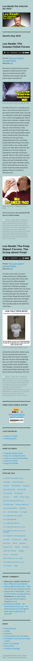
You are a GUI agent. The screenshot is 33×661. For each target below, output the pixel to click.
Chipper (7, 591)
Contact (7, 631)
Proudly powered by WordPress (17, 657)
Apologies (6, 482)
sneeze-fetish (18, 231)
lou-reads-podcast (9, 519)
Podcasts (17, 221)
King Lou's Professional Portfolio (16, 458)
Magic (25, 539)
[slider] (27, 52)
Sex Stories (6, 229)
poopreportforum (8, 389)
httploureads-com (22, 504)
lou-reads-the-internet (11, 523)
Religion (21, 551)
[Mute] (23, 53)
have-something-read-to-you (13, 501)
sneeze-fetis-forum (8, 231)
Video (16, 566)
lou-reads (23, 512)
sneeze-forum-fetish (8, 235)
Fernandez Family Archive (13, 453)
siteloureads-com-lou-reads (21, 391)
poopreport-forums (15, 387)
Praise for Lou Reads (11, 643)
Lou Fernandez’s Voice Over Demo (16, 636)
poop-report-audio (21, 384)
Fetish (4, 221)
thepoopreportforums (9, 395)
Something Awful (10, 438)
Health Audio (25, 382)
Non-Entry (7, 543)
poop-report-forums (20, 386)
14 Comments (11, 238)
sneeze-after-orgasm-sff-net (18, 229)
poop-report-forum (8, 386)
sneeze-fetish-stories (12, 233)
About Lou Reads (10, 628)
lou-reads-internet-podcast (13, 516)
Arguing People (17, 482)
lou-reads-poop (7, 384)
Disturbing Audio (9, 489)
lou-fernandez (13, 512)
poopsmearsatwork (19, 389)
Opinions (22, 543)
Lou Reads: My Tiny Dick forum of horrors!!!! (16, 611)
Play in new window (16, 58)
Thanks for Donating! (12, 648)
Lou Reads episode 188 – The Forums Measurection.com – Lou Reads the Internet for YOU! (16, 606)
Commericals (15, 486)
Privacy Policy (9, 646)
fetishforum (25, 225)
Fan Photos (8, 633)
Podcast (17, 547)
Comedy (6, 486)
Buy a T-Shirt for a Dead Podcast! (15, 584)
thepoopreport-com (19, 393)
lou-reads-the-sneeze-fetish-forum (20, 227)
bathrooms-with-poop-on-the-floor (13, 380)
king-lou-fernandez (10, 508)
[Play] (5, 53)
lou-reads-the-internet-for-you (14, 527)
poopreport (6, 387)
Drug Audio (21, 489)
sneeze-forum (23, 233)
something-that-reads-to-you (13, 562)
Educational (23, 220)
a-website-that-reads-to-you (13, 478)
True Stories (24, 221)
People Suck (7, 547)
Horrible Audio (8, 504)
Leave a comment (22, 395)
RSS (11, 63)
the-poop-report (7, 393)
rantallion (25, 547)
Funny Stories (10, 221)
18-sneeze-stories (21, 223)
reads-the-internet (9, 551)
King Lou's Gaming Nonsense (14, 456)
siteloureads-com (8, 391)
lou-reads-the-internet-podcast (14, 536)
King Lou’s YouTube (11, 463)
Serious (17, 378)
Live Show (22, 508)
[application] (16, 52)
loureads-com (16, 539)
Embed (13, 61)
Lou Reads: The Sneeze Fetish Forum (16, 45)
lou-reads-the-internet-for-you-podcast (14, 531)
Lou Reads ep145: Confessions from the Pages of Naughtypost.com (15, 598)
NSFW (12, 378)
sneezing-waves (10, 236)
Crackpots (25, 486)
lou (4, 512)
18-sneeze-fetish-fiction (9, 223)
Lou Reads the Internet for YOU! (12, 655)
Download (6, 61)
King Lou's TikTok (11, 436)
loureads (6, 539)
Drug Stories (7, 493)
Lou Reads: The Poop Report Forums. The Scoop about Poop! (16, 249)
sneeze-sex (18, 235)
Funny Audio (6, 227)
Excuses (6, 497)
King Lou (7, 220)
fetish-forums (17, 225)
